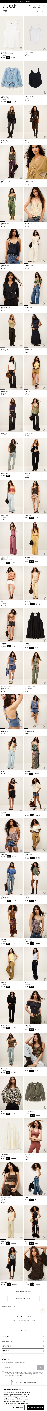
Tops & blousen (6, 1306)
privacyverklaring (15, 1372)
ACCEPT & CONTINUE (35, 1407)
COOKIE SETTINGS (16, 1407)
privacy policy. (23, 1403)
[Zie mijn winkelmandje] (39, 6)
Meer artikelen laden (23, 1298)
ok (41, 1367)
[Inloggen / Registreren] (34, 6)
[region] (23, 1398)
